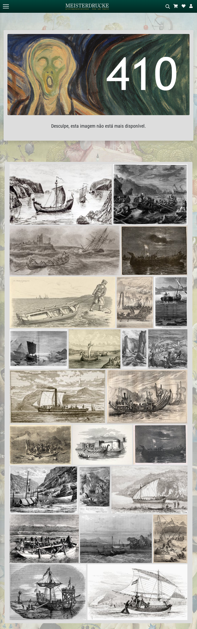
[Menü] (6, 6)
